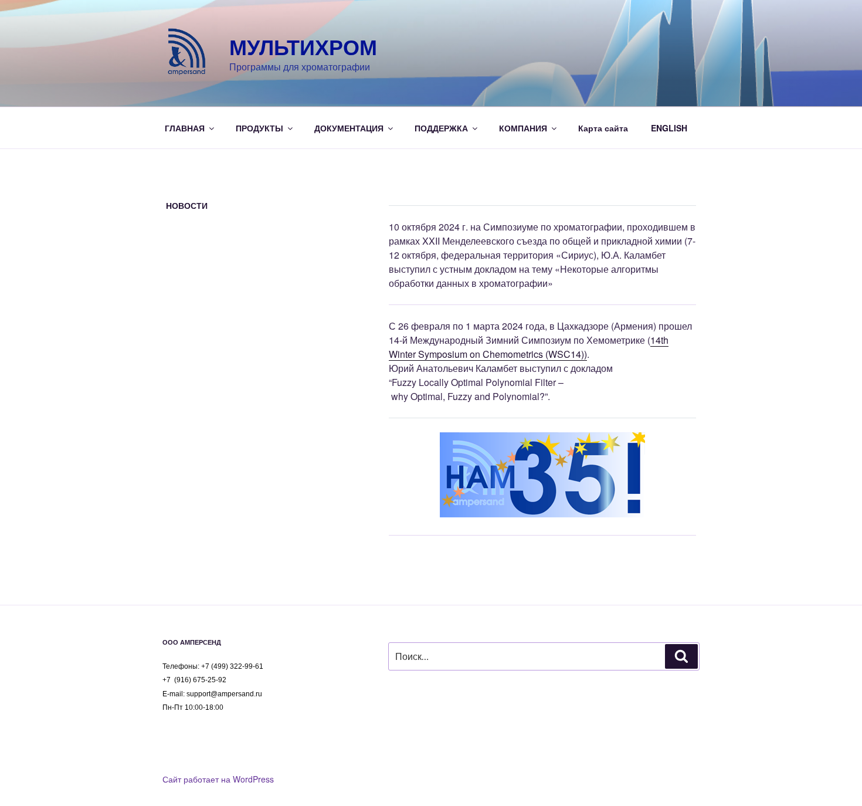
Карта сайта (603, 128)
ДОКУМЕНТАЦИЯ (349, 128)
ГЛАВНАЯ (185, 128)
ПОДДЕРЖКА (441, 128)
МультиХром (303, 46)
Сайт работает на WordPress (218, 779)
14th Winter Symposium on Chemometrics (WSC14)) (528, 347)
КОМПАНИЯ (523, 128)
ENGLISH (669, 128)
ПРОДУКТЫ (259, 128)
